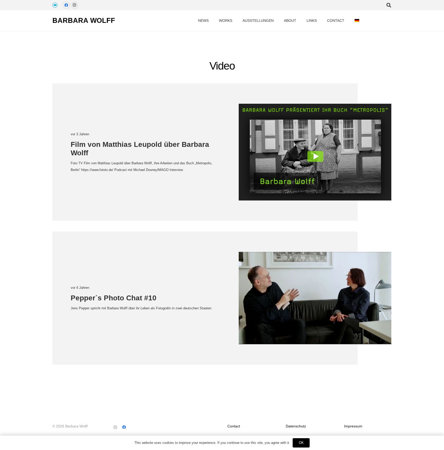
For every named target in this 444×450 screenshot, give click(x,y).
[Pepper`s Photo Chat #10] (315, 298)
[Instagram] (74, 5)
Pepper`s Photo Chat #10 (113, 298)
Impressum (353, 426)
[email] (55, 5)
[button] (363, 20)
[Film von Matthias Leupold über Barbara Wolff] (315, 152)
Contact (233, 426)
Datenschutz (296, 426)
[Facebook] (66, 5)
